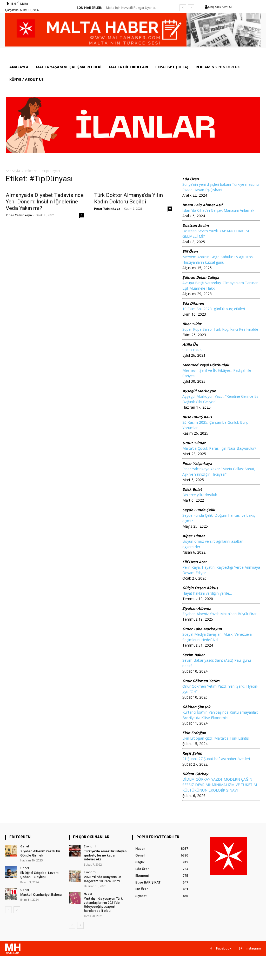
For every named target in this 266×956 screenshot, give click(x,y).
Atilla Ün (190, 344)
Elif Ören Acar (194, 561)
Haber (88, 893)
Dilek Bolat (192, 489)
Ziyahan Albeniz (196, 608)
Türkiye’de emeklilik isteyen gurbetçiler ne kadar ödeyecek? (105, 855)
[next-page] (17, 909)
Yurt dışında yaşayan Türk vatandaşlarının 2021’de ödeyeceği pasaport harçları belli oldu (103, 905)
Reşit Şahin (192, 753)
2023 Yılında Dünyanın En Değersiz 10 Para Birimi (102, 879)
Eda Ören (190, 178)
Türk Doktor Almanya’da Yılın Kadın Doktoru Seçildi (128, 198)
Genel (24, 846)
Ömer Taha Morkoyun (202, 628)
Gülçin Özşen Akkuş (200, 587)
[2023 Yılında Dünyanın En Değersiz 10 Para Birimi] (75, 876)
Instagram (253, 948)
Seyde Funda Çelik (198, 509)
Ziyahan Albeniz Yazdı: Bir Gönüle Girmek (40, 853)
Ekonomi (90, 846)
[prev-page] (8, 909)
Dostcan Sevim (195, 225)
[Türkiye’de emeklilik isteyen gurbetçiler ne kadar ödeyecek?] (75, 851)
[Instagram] (240, 948)
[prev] (182, 7)
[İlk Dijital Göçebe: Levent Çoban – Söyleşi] (11, 872)
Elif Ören (190, 251)
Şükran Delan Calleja (200, 277)
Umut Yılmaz (194, 442)
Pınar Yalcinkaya (19, 215)
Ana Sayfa (13, 171)
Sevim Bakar (193, 654)
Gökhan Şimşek (196, 706)
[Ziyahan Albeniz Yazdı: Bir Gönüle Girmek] (11, 851)
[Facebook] (211, 948)
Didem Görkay (195, 773)
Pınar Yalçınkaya (197, 463)
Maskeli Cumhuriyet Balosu (41, 895)
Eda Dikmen (193, 303)
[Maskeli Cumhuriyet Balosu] (11, 894)
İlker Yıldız (191, 323)
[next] (191, 7)
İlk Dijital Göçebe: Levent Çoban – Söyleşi (39, 875)
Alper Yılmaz (193, 535)
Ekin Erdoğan (194, 732)
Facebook (223, 948)
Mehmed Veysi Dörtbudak (205, 364)
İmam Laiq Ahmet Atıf (202, 204)
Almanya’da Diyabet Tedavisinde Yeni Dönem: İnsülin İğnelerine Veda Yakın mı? (45, 201)
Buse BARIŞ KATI (197, 416)
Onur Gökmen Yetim (201, 680)
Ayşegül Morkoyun (199, 390)
